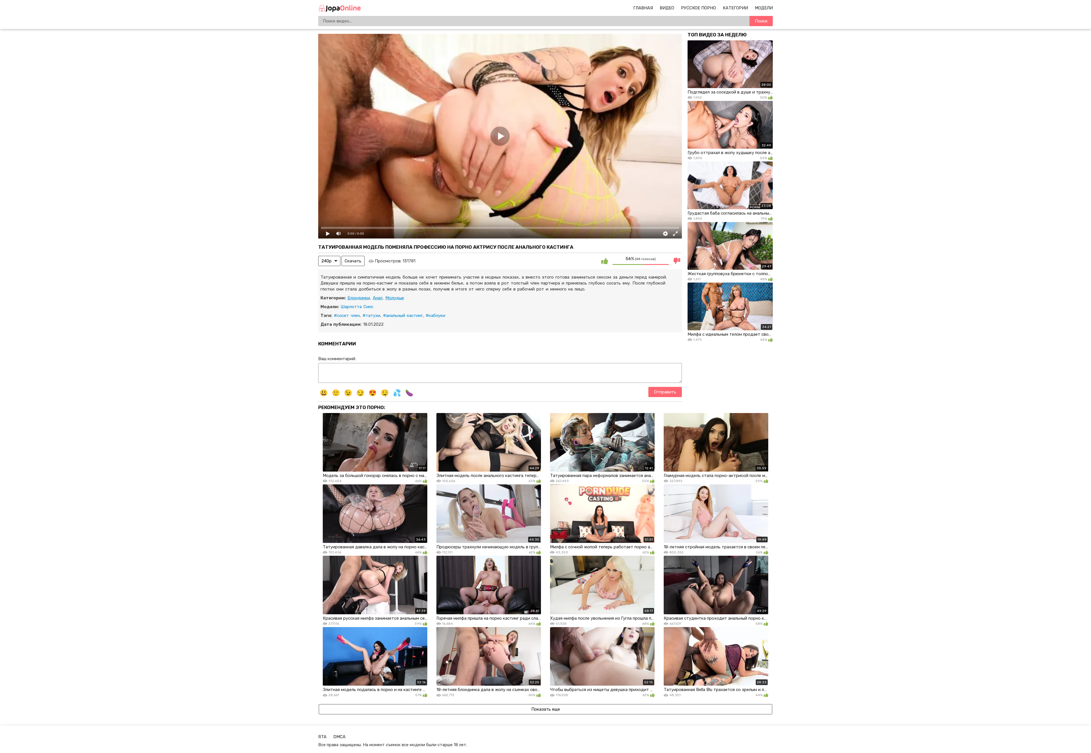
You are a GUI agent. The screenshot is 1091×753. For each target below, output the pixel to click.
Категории (735, 8)
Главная (643, 8)
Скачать (353, 261)
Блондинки (358, 297)
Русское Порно (698, 8)
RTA (322, 736)
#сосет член (347, 315)
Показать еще (545, 709)
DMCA (339, 736)
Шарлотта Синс (357, 306)
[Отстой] (677, 261)
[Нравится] (604, 261)
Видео (667, 8)
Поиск (761, 21)
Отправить (665, 392)
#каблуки (435, 315)
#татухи (371, 315)
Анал (377, 297)
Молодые (394, 297)
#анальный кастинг (403, 315)
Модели (764, 8)
